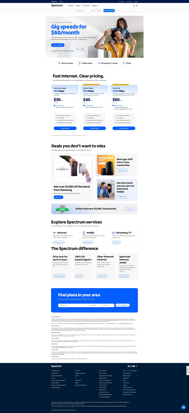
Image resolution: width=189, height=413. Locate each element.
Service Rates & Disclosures (129, 390)
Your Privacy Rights (68, 402)
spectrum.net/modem (112, 320)
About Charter (54, 373)
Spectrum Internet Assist (81, 385)
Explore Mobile (88, 242)
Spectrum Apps (102, 373)
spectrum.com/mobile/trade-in (59, 347)
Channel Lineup (102, 387)
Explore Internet (58, 242)
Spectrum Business (55, 387)
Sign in (72, 51)
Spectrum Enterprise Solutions (58, 380)
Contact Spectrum (127, 373)
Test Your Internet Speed (105, 380)
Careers (53, 378)
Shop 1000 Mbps (123, 128)
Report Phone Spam (127, 394)
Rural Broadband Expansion (105, 394)
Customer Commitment (56, 375)
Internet (70, 5)
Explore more (122, 170)
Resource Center (103, 378)
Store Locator (126, 382)
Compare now (122, 196)
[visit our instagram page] (131, 366)
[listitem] (65, 63)
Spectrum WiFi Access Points (105, 375)
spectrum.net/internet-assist (81, 323)
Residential (54, 1)
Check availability (58, 45)
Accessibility (76, 402)
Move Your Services (127, 387)
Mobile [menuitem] (78, 5)
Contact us (129, 1)
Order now (58, 197)
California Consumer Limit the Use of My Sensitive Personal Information (67, 404)
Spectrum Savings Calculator (106, 382)
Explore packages (59, 276)
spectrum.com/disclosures (58, 354)
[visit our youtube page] (134, 366)
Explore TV (116, 242)
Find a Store (121, 1)
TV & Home (85, 5)
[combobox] (83, 10)
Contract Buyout (103, 385)
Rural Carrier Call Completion (129, 392)
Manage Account (127, 375)
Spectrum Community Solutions (58, 385)
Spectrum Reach (55, 382)
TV (75, 378)
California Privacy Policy (85, 402)
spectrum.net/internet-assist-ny (126, 323)
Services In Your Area (104, 392)
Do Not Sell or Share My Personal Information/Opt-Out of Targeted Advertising (110, 402)
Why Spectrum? (103, 390)
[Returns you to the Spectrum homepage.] (57, 5)
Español (136, 1)
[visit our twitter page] (136, 366)
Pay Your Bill (126, 378)
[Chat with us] (183, 408)
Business (61, 1)
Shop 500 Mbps (94, 128)
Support (94, 5)
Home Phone (78, 380)
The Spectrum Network (104, 397)
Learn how (129, 209)
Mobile (76, 382)
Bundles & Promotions (80, 373)
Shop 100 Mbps (65, 128)
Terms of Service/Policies (57, 402)
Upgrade (125, 385)
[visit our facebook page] (128, 366)
